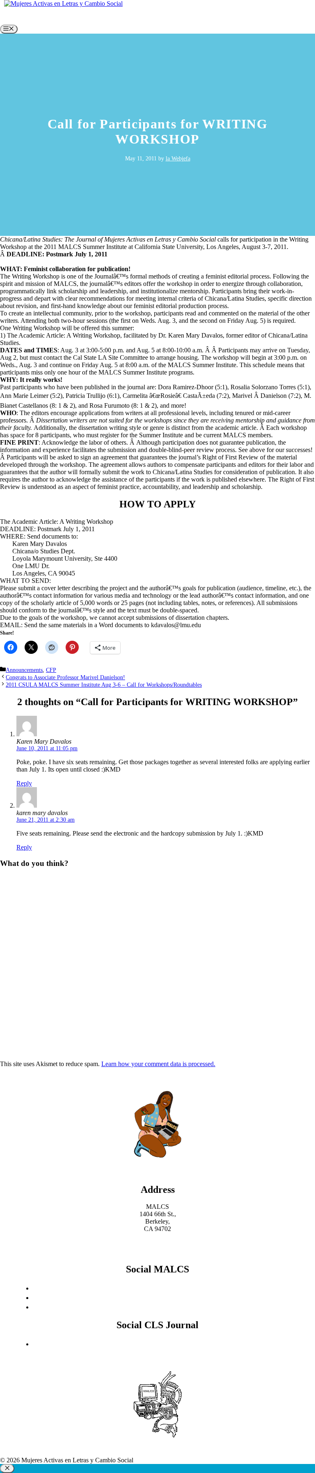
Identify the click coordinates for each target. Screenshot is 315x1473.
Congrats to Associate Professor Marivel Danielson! (65, 677)
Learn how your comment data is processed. (158, 1063)
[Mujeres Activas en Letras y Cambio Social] (63, 3)
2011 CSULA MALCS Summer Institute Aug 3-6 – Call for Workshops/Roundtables (104, 685)
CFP (51, 670)
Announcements (24, 670)
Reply (24, 783)
